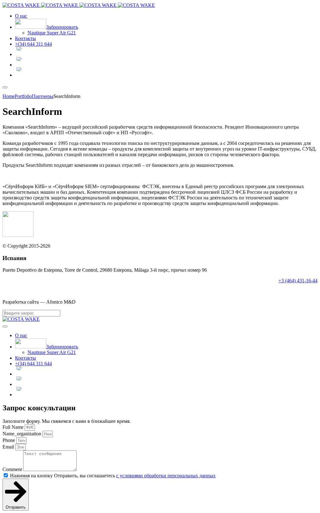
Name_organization (22, 433)
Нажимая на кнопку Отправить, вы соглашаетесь (113, 475)
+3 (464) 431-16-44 (298, 280)
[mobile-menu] (5, 87)
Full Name (13, 427)
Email (8, 446)
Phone (9, 440)
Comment (12, 469)
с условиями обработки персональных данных (166, 475)
